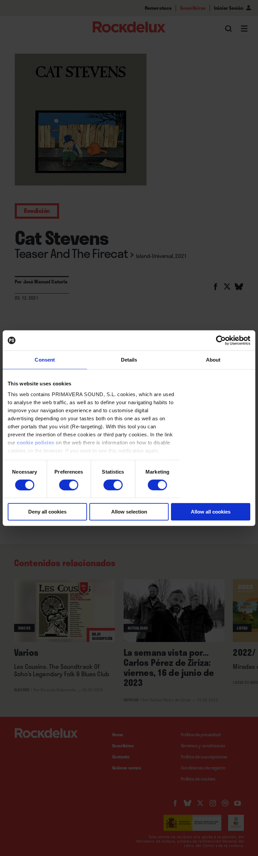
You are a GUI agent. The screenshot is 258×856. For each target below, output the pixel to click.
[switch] (68, 485)
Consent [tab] (45, 360)
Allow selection (129, 512)
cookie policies (35, 442)
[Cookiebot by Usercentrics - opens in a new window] (220, 340)
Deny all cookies (47, 512)
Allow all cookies (210, 512)
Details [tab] (129, 360)
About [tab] (213, 360)
